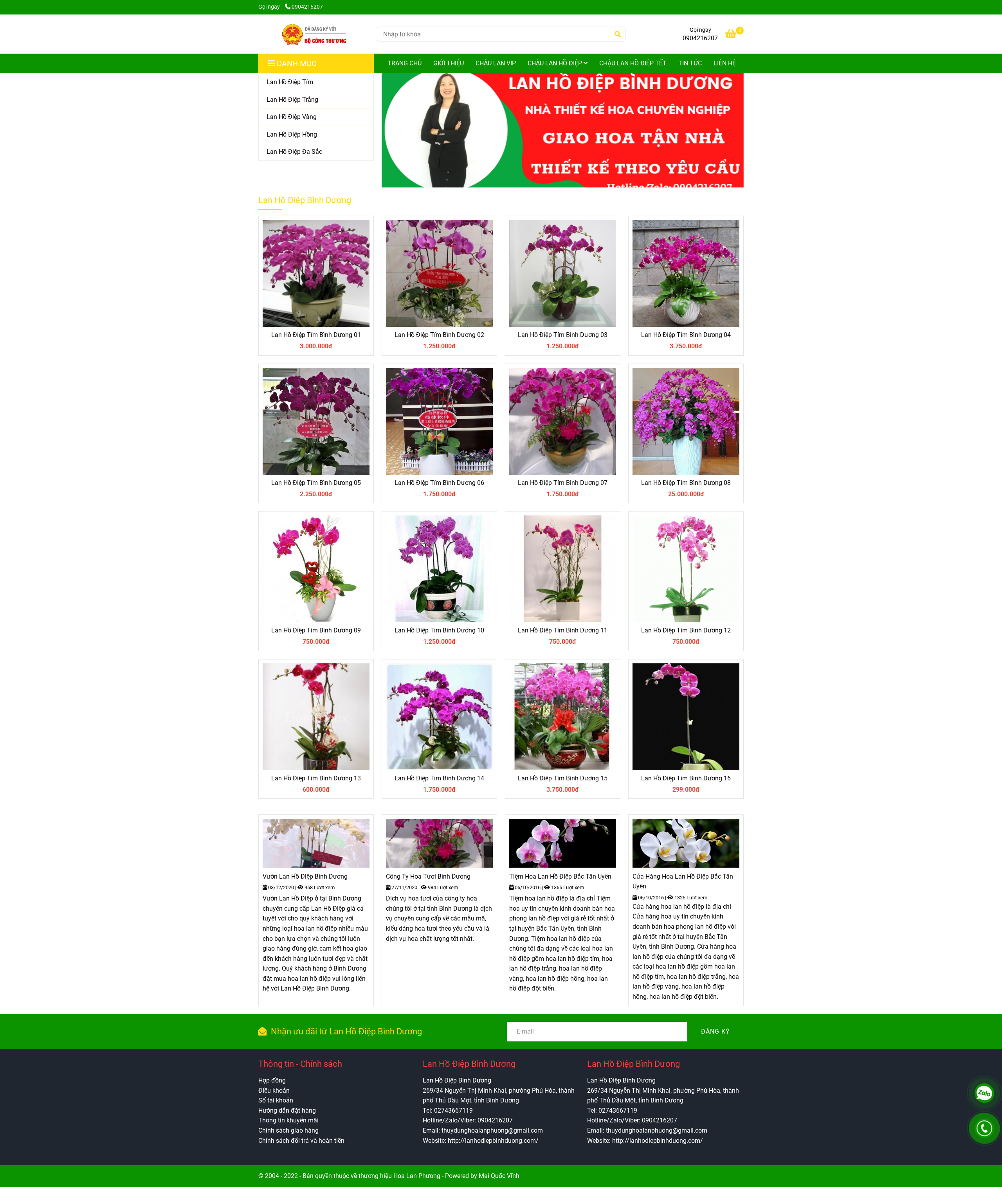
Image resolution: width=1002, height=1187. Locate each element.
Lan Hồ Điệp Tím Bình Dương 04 (686, 335)
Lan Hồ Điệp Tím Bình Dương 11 (562, 630)
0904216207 (307, 7)
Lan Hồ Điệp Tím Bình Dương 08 (686, 482)
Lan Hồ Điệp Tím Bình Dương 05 (316, 482)
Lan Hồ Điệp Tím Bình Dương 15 (562, 778)
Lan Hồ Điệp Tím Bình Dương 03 (562, 335)
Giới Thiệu (448, 63)
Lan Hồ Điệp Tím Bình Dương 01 (316, 335)
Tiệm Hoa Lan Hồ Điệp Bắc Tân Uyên (560, 876)
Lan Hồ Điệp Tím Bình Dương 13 (316, 778)
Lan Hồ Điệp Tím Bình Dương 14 (439, 778)
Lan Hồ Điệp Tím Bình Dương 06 (439, 482)
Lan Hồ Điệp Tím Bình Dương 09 (316, 630)
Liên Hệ (725, 63)
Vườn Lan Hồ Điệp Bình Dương (305, 876)
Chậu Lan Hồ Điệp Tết (633, 63)
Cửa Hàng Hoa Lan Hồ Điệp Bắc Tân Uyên (683, 881)
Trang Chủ (404, 63)
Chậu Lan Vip (496, 63)
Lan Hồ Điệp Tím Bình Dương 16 (686, 778)
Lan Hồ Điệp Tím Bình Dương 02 (439, 335)
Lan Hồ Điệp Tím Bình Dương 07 (562, 482)
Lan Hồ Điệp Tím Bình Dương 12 (686, 630)
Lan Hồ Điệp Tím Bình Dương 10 (439, 630)
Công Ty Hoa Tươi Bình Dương (428, 876)
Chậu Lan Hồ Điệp (556, 63)
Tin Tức (690, 63)
